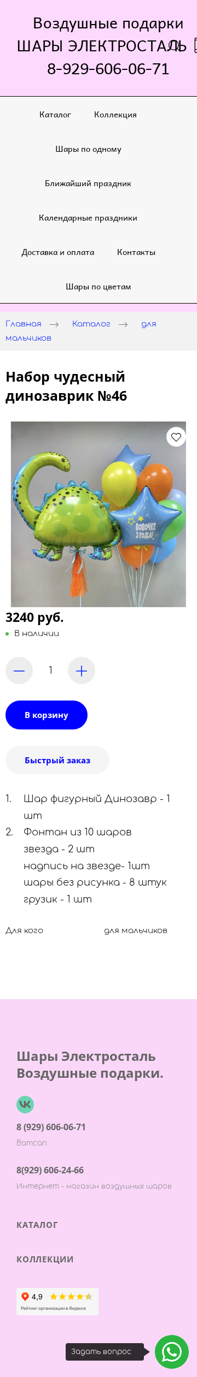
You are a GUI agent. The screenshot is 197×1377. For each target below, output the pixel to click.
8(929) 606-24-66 (50, 1170)
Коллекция (115, 114)
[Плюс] (81, 670)
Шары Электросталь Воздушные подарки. (90, 1064)
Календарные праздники (88, 217)
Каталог (55, 114)
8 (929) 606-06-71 (51, 1127)
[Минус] (19, 670)
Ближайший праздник (88, 183)
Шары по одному (88, 148)
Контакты (136, 251)
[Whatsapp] (172, 1352)
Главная (23, 324)
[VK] (25, 1104)
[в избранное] (176, 437)
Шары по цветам (98, 286)
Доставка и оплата (57, 251)
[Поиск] (175, 45)
